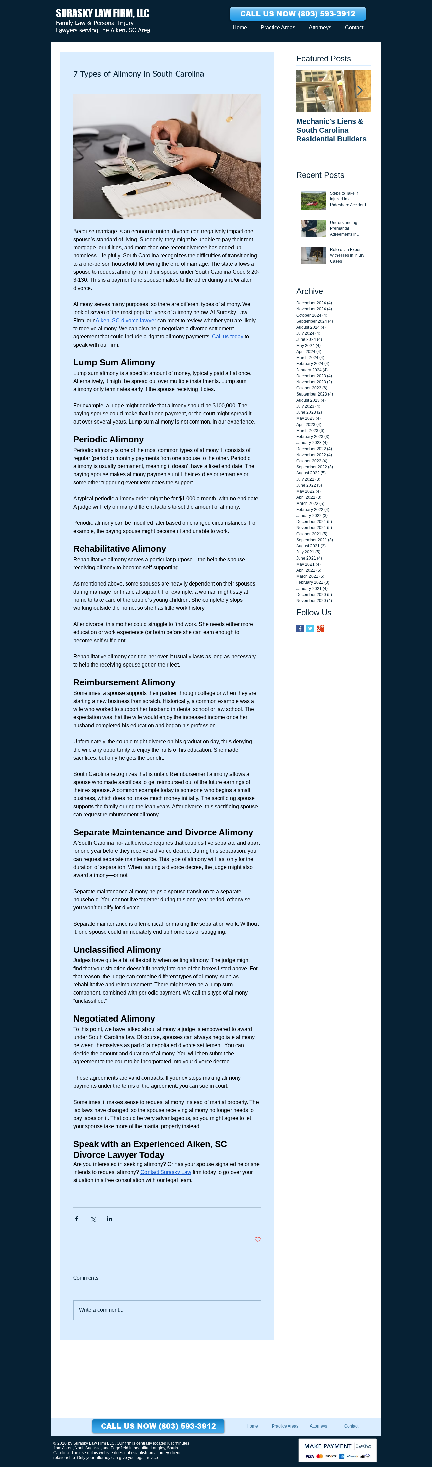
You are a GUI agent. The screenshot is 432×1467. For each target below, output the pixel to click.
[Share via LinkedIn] (109, 1219)
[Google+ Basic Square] (320, 628)
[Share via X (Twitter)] (93, 1219)
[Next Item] (360, 91)
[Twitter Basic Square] (310, 628)
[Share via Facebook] (76, 1219)
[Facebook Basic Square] (300, 628)
